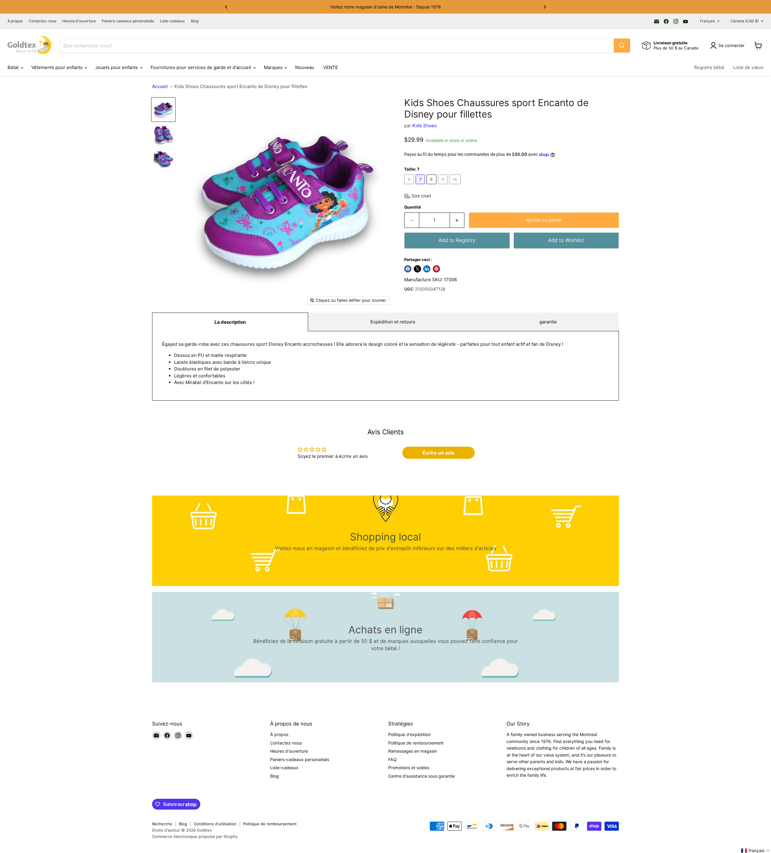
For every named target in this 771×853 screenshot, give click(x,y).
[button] (417, 196)
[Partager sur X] (417, 268)
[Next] (544, 7)
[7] (421, 185)
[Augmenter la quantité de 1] (457, 220)
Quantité (412, 207)
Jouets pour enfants (117, 67)
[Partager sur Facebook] (407, 268)
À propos (15, 21)
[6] (410, 185)
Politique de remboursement (416, 742)
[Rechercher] (622, 45)
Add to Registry (457, 240)
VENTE (330, 67)
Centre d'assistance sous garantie (421, 776)
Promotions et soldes (408, 767)
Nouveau (304, 67)
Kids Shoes (424, 125)
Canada (745, 21)
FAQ (392, 759)
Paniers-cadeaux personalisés (128, 21)
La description (230, 322)
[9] (443, 185)
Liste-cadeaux (172, 21)
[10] (455, 185)
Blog (194, 21)
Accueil (160, 86)
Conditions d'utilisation (215, 823)
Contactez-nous (42, 21)
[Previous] (226, 7)
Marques (274, 67)
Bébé (14, 67)
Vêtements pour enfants (57, 67)
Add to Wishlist (566, 240)
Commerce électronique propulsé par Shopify (195, 836)
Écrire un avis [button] (438, 453)
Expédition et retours (392, 322)
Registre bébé (709, 67)
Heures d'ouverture (79, 21)
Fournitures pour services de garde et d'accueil (201, 67)
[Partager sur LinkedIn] (426, 268)
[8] (432, 185)
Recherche (162, 823)
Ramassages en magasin (412, 751)
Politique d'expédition (409, 734)
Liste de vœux (748, 67)
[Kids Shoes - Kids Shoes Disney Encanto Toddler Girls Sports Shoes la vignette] (163, 109)
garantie (548, 322)
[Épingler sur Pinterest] (436, 268)
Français (707, 21)
